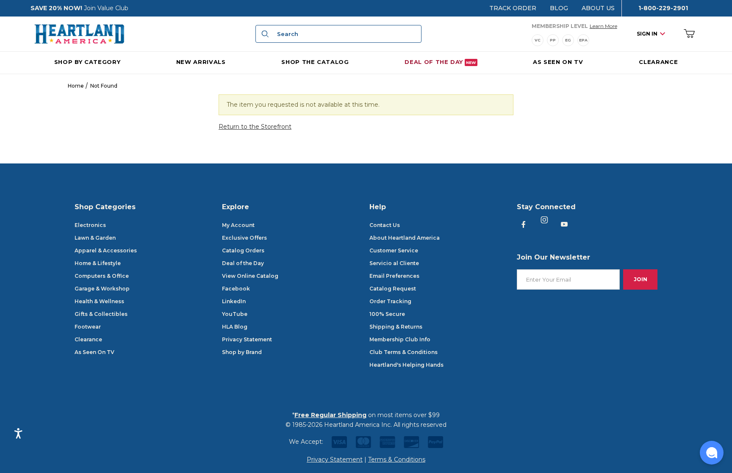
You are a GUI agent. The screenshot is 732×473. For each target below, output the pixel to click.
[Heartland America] (79, 33)
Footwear (88, 327)
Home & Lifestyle (98, 263)
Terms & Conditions (396, 459)
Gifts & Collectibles (101, 314)
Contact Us (384, 225)
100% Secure (387, 314)
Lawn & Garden (95, 238)
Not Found (103, 86)
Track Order (512, 8)
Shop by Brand (242, 352)
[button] (712, 453)
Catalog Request (392, 288)
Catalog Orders (243, 250)
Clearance (88, 339)
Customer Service (393, 250)
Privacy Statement (247, 339)
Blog (559, 8)
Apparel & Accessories (106, 250)
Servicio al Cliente (394, 263)
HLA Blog (234, 327)
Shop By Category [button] (87, 61)
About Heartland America (404, 238)
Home (76, 86)
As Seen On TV (94, 352)
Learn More (603, 25)
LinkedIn (234, 301)
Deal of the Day (243, 263)
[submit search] (264, 34)
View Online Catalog (250, 276)
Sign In (647, 33)
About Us (598, 8)
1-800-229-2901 (663, 8)
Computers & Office (102, 276)
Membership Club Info (399, 339)
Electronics (90, 225)
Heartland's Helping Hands (406, 365)
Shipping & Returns (395, 327)
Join (640, 279)
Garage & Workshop (102, 288)
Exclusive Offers (244, 238)
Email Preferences (394, 276)
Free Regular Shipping (330, 415)
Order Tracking (390, 301)
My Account (238, 225)
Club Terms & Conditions (403, 352)
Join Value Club (106, 8)
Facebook (236, 288)
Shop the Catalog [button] (315, 61)
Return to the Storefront (255, 126)
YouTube (234, 314)
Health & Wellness (99, 301)
